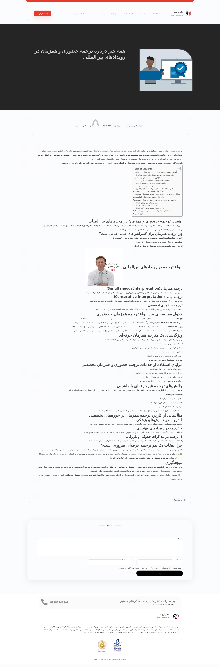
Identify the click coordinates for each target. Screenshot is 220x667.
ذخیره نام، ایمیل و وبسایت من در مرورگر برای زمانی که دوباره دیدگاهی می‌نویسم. (150, 568)
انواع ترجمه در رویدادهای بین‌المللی (148, 178)
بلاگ (93, 13)
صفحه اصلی (155, 13)
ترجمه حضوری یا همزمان (84, 475)
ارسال (159, 573)
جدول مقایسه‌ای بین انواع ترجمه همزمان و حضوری (154, 188)
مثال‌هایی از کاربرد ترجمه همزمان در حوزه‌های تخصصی (155, 200)
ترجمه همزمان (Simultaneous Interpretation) (154, 180)
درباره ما (103, 13)
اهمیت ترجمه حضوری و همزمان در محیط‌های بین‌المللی (156, 172)
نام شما (176, 559)
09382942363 (59, 602)
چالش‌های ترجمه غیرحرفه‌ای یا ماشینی (149, 197)
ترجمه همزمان (166, 233)
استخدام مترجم (81, 13)
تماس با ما (115, 13)
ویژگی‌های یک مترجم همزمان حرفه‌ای (149, 191)
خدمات (143, 13)
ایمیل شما (125, 559)
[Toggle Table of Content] (177, 168)
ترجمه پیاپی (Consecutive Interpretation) (153, 183)
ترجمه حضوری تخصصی (146, 186)
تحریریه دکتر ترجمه (79, 126)
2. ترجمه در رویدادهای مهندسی (148, 205)
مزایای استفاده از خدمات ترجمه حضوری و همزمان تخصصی (157, 194)
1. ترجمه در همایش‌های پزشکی (149, 203)
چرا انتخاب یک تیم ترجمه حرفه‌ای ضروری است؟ (153, 211)
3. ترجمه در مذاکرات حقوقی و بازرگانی (151, 208)
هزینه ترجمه (128, 13)
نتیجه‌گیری (139, 214)
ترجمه (128, 125)
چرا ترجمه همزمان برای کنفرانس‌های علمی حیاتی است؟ (156, 175)
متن (177, 538)
